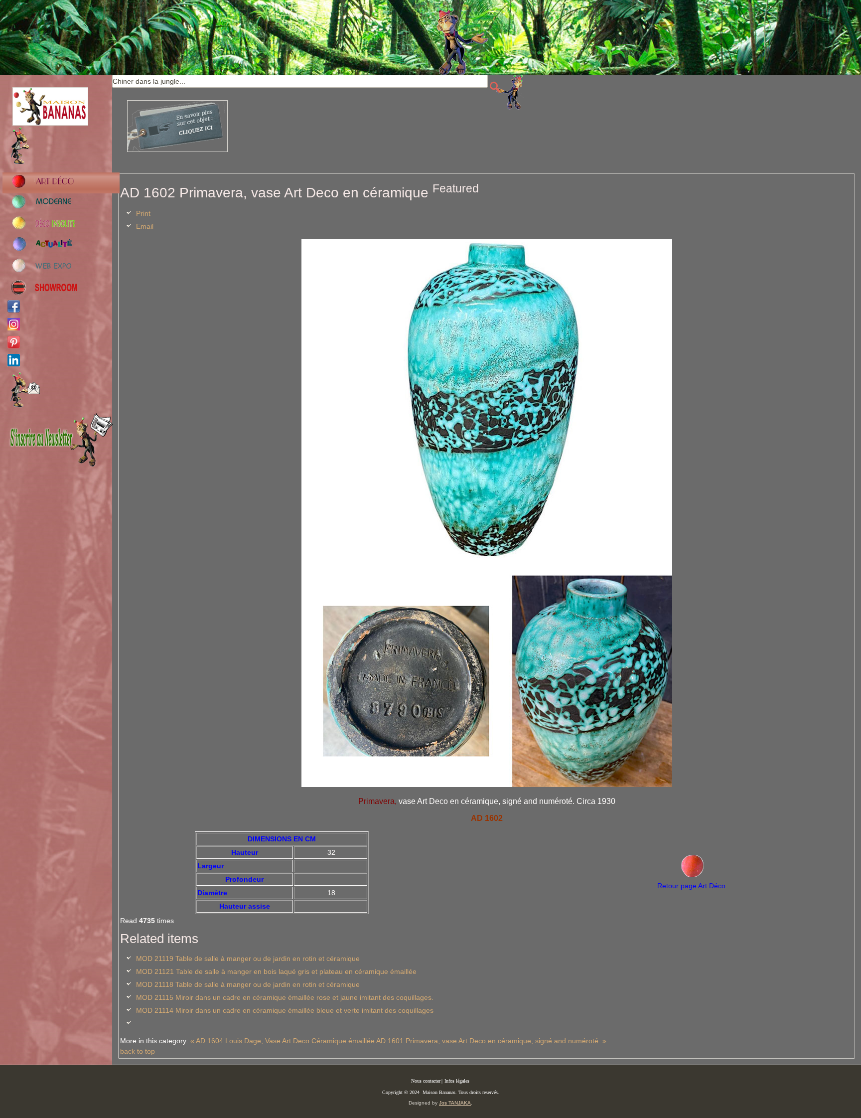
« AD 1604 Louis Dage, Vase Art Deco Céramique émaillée (282, 1041)
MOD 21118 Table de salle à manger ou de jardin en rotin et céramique (248, 984)
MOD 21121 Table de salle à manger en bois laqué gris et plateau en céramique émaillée (276, 971)
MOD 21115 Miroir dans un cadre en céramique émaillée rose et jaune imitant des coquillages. (284, 997)
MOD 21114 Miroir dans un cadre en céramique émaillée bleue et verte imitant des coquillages (284, 1010)
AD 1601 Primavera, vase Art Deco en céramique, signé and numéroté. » (491, 1041)
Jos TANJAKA (455, 1103)
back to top (137, 1051)
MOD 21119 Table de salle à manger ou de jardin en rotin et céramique (248, 958)
